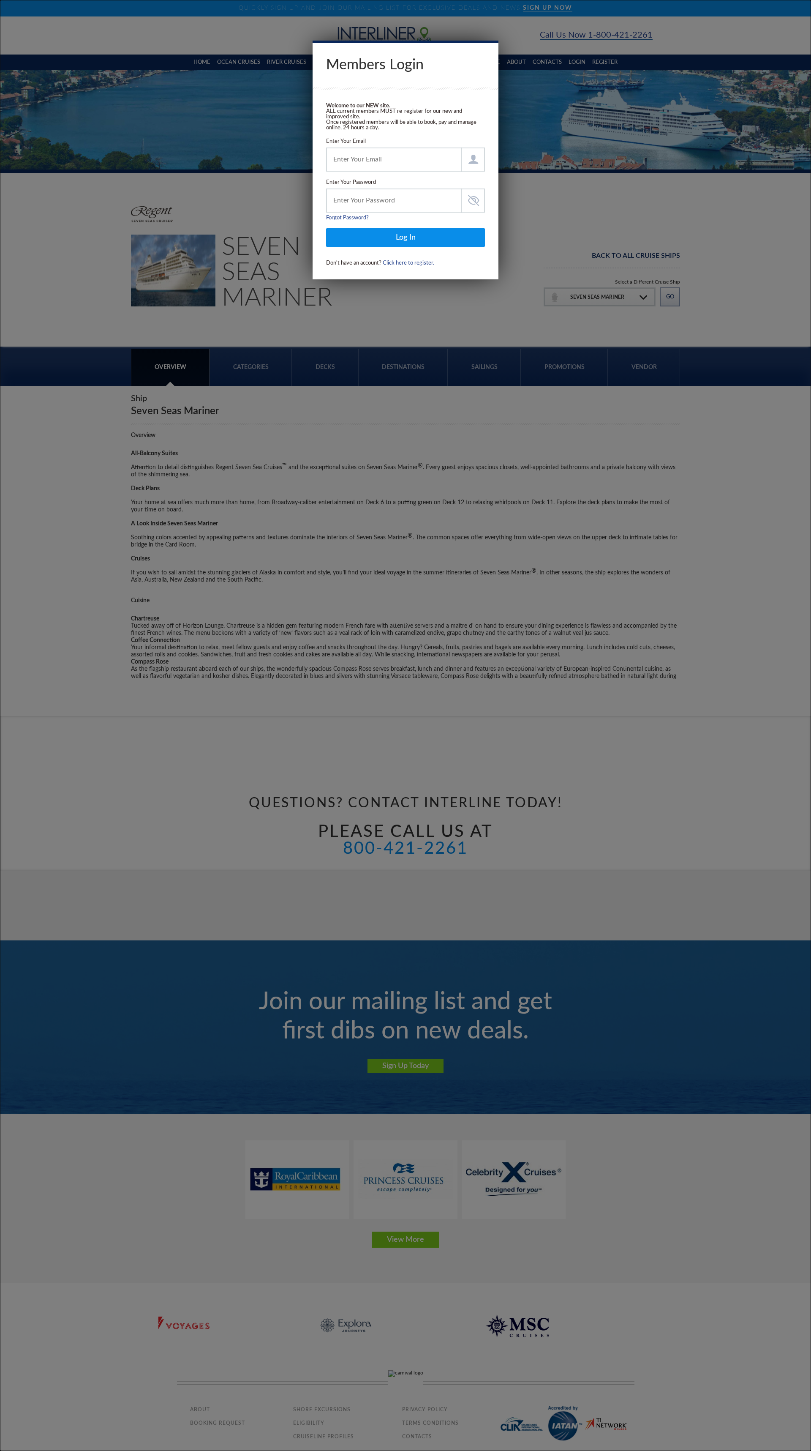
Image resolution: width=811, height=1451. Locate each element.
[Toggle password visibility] (473, 201)
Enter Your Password (351, 182)
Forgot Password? (347, 218)
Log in (406, 237)
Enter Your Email (346, 141)
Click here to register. (408, 263)
